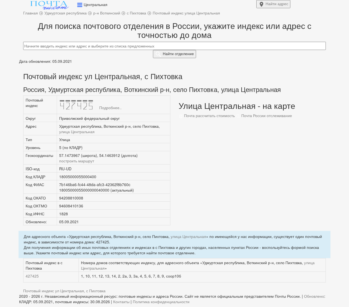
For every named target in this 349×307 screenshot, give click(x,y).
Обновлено (314, 296)
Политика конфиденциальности (161, 301)
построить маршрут (76, 160)
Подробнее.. (110, 107)
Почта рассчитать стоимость (209, 115)
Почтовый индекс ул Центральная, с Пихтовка (64, 290)
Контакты (121, 301)
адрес (277, 3)
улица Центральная (77, 131)
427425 (32, 276)
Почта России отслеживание (266, 115)
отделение (178, 53)
